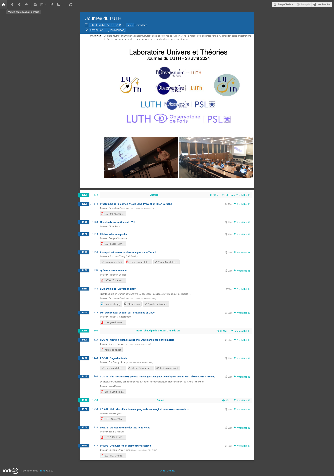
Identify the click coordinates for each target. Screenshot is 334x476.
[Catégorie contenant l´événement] (26, 4)
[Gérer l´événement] (70, 4)
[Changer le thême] (60, 4)
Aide (162, 470)
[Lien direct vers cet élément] (174, 204)
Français (305, 4)
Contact (171, 470)
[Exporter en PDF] (51, 4)
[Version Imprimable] (35, 4)
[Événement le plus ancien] (12, 4)
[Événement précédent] (19, 4)
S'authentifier (324, 4)
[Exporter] (43, 4)
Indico (42, 470)
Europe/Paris (284, 4)
